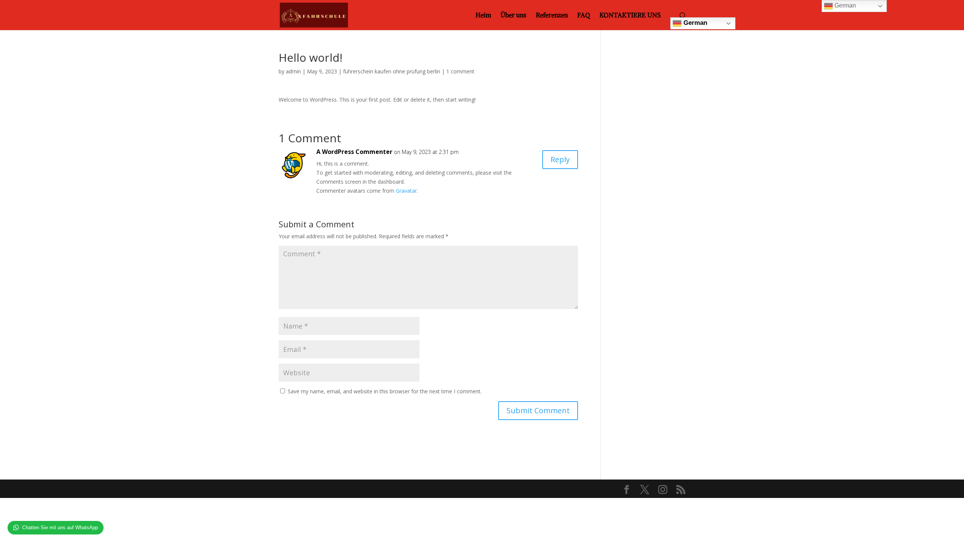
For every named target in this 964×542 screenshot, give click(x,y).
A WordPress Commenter (354, 152)
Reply (560, 159)
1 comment (460, 71)
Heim (483, 15)
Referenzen (552, 15)
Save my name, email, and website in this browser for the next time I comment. (385, 391)
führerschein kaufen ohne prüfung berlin (391, 71)
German (694, 22)
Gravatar (406, 190)
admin (293, 71)
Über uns (513, 15)
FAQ (583, 15)
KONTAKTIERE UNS (630, 15)
